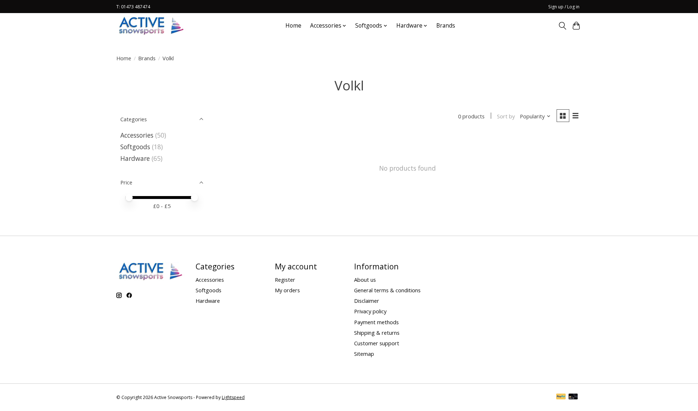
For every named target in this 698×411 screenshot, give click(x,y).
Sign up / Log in (563, 7)
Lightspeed (233, 397)
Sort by (506, 116)
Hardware (135, 158)
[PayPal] (561, 397)
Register (285, 279)
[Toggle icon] (562, 25)
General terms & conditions (387, 290)
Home (293, 25)
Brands (445, 25)
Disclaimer (366, 300)
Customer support (376, 343)
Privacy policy (370, 311)
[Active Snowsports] (151, 26)
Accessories (136, 135)
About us (365, 279)
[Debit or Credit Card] (573, 397)
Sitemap (364, 353)
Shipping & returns (377, 332)
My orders (287, 290)
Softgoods (135, 146)
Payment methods (376, 322)
